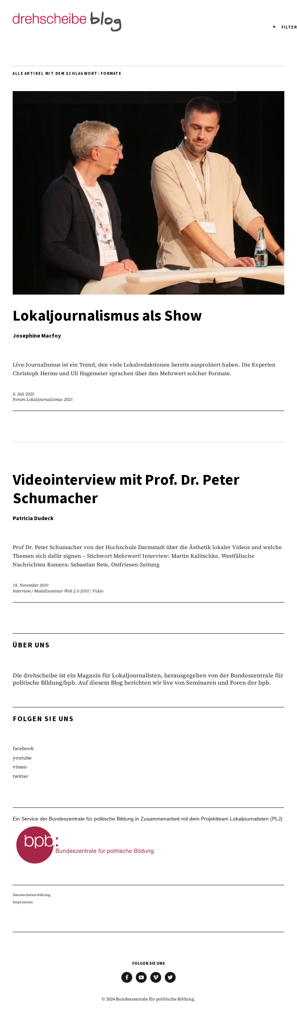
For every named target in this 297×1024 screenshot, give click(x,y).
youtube (22, 758)
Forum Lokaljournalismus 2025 (42, 399)
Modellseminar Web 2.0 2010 (61, 591)
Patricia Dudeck (33, 518)
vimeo (20, 767)
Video (97, 591)
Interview (21, 591)
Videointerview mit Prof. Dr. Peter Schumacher (126, 489)
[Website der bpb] (85, 866)
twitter (20, 776)
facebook (23, 748)
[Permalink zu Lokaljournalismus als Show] (148, 292)
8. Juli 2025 (23, 394)
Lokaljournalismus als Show (107, 316)
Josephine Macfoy (37, 336)
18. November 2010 (30, 585)
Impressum (23, 902)
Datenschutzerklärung (32, 894)
